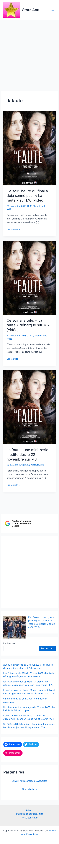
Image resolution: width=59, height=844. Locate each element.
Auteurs (29, 810)
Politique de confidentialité (29, 814)
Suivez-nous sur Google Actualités (29, 781)
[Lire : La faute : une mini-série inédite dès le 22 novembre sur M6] (29, 407)
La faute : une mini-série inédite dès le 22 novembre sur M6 (27, 454)
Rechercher (9, 643)
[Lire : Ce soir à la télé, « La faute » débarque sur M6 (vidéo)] (29, 277)
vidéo (9, 209)
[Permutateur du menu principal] (53, 10)
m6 (44, 206)
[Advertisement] (29, 51)
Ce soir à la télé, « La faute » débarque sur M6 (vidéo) (28, 325)
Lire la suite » (13, 229)
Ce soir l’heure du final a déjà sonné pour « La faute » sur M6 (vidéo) (27, 196)
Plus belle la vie (29, 789)
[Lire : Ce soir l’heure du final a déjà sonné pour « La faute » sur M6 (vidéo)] (29, 148)
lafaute (37, 206)
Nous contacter (30, 817)
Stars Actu (31, 10)
